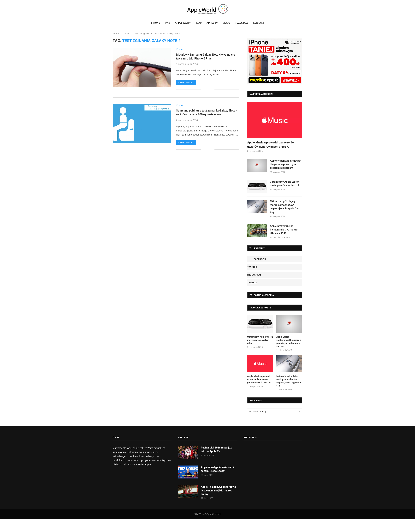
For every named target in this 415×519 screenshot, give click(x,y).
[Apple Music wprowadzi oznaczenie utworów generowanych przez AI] (274, 120)
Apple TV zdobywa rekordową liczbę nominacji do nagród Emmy (218, 490)
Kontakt (258, 22)
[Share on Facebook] (205, 89)
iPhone (155, 22)
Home (116, 33)
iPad (167, 22)
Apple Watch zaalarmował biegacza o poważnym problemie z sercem (285, 164)
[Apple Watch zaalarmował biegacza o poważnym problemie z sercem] (257, 165)
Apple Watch (183, 22)
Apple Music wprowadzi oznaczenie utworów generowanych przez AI (270, 144)
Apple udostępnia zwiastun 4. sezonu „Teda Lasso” (218, 469)
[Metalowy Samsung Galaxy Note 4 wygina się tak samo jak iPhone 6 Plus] (142, 67)
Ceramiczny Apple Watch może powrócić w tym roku (285, 183)
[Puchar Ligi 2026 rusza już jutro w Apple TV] (188, 452)
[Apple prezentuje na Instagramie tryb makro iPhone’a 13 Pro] (257, 230)
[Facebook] (114, 9)
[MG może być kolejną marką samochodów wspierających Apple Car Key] (257, 206)
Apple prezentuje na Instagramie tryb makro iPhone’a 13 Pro (283, 229)
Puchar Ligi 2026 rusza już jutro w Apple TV (216, 449)
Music (226, 22)
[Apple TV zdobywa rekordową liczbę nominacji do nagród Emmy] (188, 491)
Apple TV (212, 22)
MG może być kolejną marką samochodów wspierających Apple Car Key (284, 207)
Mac (199, 22)
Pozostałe (241, 22)
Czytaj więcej (185, 83)
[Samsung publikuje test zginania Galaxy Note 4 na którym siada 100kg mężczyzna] (142, 123)
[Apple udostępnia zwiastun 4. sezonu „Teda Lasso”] (188, 472)
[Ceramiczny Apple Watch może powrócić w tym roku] (257, 186)
